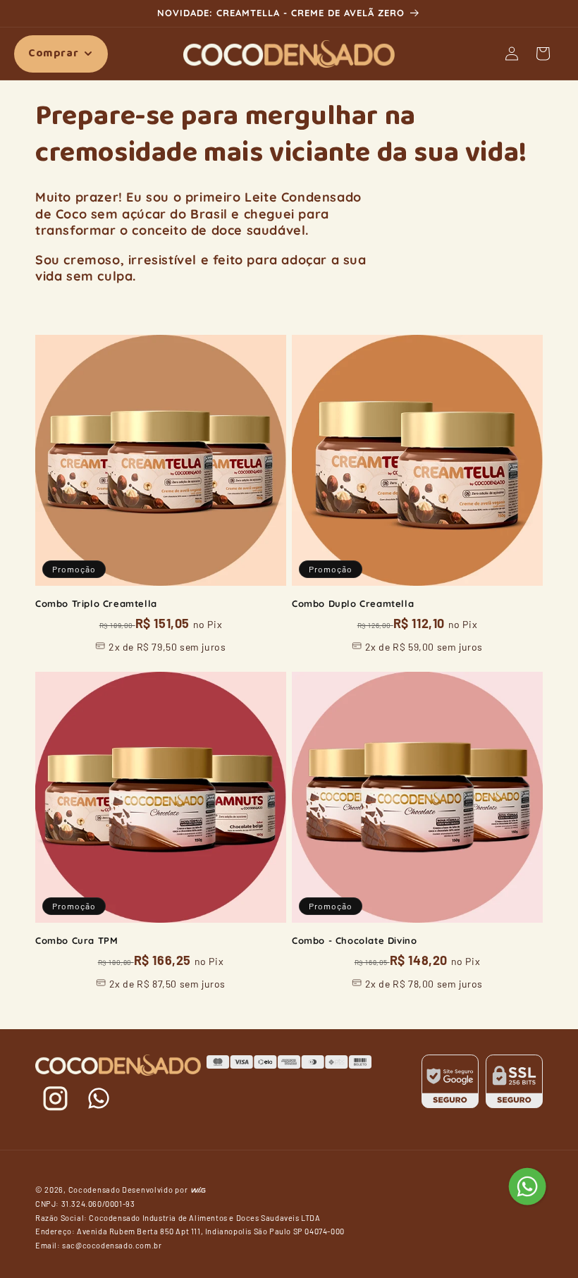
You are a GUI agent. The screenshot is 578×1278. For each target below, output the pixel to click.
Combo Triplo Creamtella (96, 603)
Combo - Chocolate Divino (354, 940)
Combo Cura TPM (76, 940)
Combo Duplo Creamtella (353, 603)
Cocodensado (94, 1189)
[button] (61, 54)
